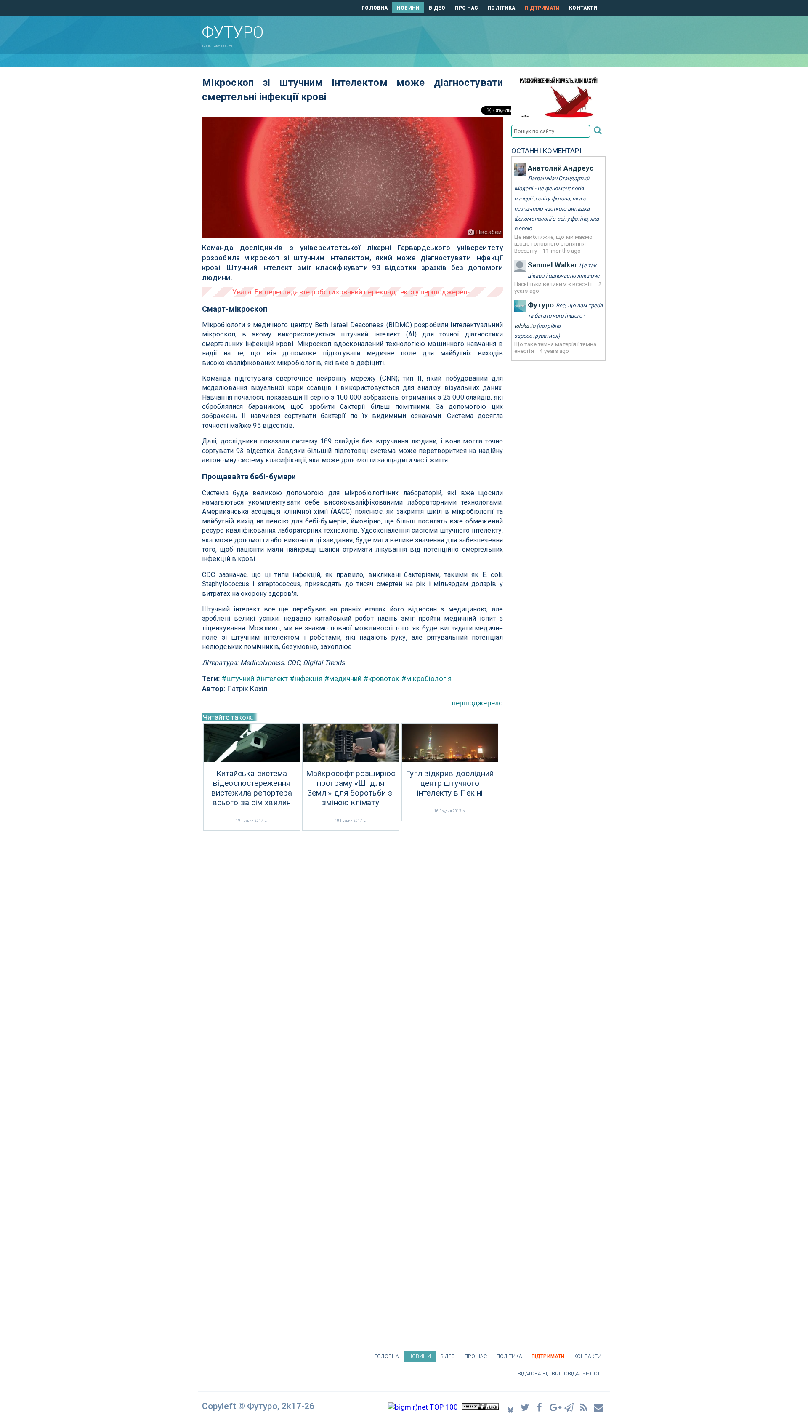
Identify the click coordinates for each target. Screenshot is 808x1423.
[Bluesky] (510, 1407)
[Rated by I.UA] (480, 1407)
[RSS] (584, 1407)
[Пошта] (599, 1407)
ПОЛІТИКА (501, 8)
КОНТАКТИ (583, 8)
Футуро (541, 305)
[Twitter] (525, 1407)
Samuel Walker (552, 265)
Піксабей (489, 232)
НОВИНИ (408, 8)
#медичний (343, 678)
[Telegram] (569, 1407)
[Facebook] (540, 1407)
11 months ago (561, 250)
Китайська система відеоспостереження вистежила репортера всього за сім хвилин (251, 788)
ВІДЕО (437, 8)
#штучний (238, 678)
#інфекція (306, 678)
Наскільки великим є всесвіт (554, 283)
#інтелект (272, 678)
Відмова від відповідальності (559, 1374)
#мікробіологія (426, 678)
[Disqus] (352, 945)
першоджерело (477, 703)
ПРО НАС (466, 8)
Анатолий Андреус (561, 168)
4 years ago (554, 350)
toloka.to (524, 326)
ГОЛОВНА (374, 8)
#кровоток (382, 678)
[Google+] (555, 1407)
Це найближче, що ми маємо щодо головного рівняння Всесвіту (553, 243)
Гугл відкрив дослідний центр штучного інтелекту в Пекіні (450, 783)
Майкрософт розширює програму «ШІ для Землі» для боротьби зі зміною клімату (350, 788)
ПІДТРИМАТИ (542, 8)
